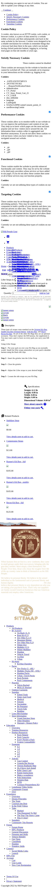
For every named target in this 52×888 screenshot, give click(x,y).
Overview (16, 252)
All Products (17, 250)
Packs (14, 666)
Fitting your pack (34, 408)
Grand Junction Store (26, 718)
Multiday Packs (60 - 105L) (28, 671)
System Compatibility (26, 742)
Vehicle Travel (23, 654)
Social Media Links (20, 259)
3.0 (18, 756)
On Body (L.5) (23, 633)
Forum (9, 255)
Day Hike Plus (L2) (25, 642)
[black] (4, 315)
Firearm (20, 702)
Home (3, 266)
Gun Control (22, 761)
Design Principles (19, 799)
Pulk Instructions (24, 283)
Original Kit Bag (40, 330)
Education (10, 250)
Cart (13, 264)
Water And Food (24, 697)
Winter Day (22, 645)
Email (10, 270)
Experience (11, 252)
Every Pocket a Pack (26, 740)
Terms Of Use (12, 876)
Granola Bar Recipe (25, 763)
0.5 (18, 747)
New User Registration (21, 865)
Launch (15, 262)
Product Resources (19, 732)
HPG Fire (10, 259)
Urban (19, 659)
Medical (20, 699)
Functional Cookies (14, 22)
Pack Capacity (23, 737)
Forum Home (17, 257)
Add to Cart (44, 293)
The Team (16, 801)
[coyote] (5, 313)
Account (10, 262)
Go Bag (20, 657)
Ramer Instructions (25, 773)
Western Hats (22, 285)
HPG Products (18, 830)
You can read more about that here (28, 583)
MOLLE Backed (24, 687)
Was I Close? (22, 278)
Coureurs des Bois (19, 803)
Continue (7, 10)
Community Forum (20, 789)
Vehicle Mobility (19, 837)
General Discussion (20, 262)
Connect (9, 257)
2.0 (18, 754)
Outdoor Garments (19, 690)
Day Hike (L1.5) (24, 638)
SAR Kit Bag (32, 332)
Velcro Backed (23, 685)
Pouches (15, 683)
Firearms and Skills (20, 264)
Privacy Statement (14, 881)
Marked (20, 811)
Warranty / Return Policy (27, 723)
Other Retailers (23, 721)
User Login (16, 266)
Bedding (20, 711)
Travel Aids (22, 709)
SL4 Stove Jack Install (26, 768)
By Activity (16, 631)
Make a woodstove (25, 281)
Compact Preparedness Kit (28, 290)
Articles (15, 758)
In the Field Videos (20, 806)
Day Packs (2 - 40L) (25, 668)
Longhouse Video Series (22, 787)
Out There (16, 839)
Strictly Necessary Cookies (17, 17)
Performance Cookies (15, 19)
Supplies (15, 692)
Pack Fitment (22, 735)
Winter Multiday (24, 649)
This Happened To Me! (27, 813)
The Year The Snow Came (28, 815)
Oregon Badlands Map (26, 766)
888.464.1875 (20, 270)
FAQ (4, 270)
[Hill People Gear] (9, 231)
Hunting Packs (23, 673)
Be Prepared (22, 706)
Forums (33, 270)
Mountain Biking (24, 640)
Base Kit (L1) (23, 635)
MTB (19, 288)
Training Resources (20, 730)
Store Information (19, 716)
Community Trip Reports (22, 271)
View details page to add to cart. (19, 436)
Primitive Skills (18, 846)
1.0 (18, 749)
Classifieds (16, 841)
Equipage (16, 744)
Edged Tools (22, 695)
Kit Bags (15, 661)
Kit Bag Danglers (24, 664)
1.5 (18, 751)
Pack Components (24, 680)
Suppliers (16, 820)
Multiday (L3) (23, 647)
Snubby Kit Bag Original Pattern (13, 332)
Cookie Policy (12, 14)
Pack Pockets (22, 678)
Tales (14, 808)
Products (10, 247)
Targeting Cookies (14, 24)
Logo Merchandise (20, 713)
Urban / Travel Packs (26, 676)
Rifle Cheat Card (24, 770)
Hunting (20, 652)
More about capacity (35, 404)
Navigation (21, 704)
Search (38, 274)
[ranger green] (7, 310)
